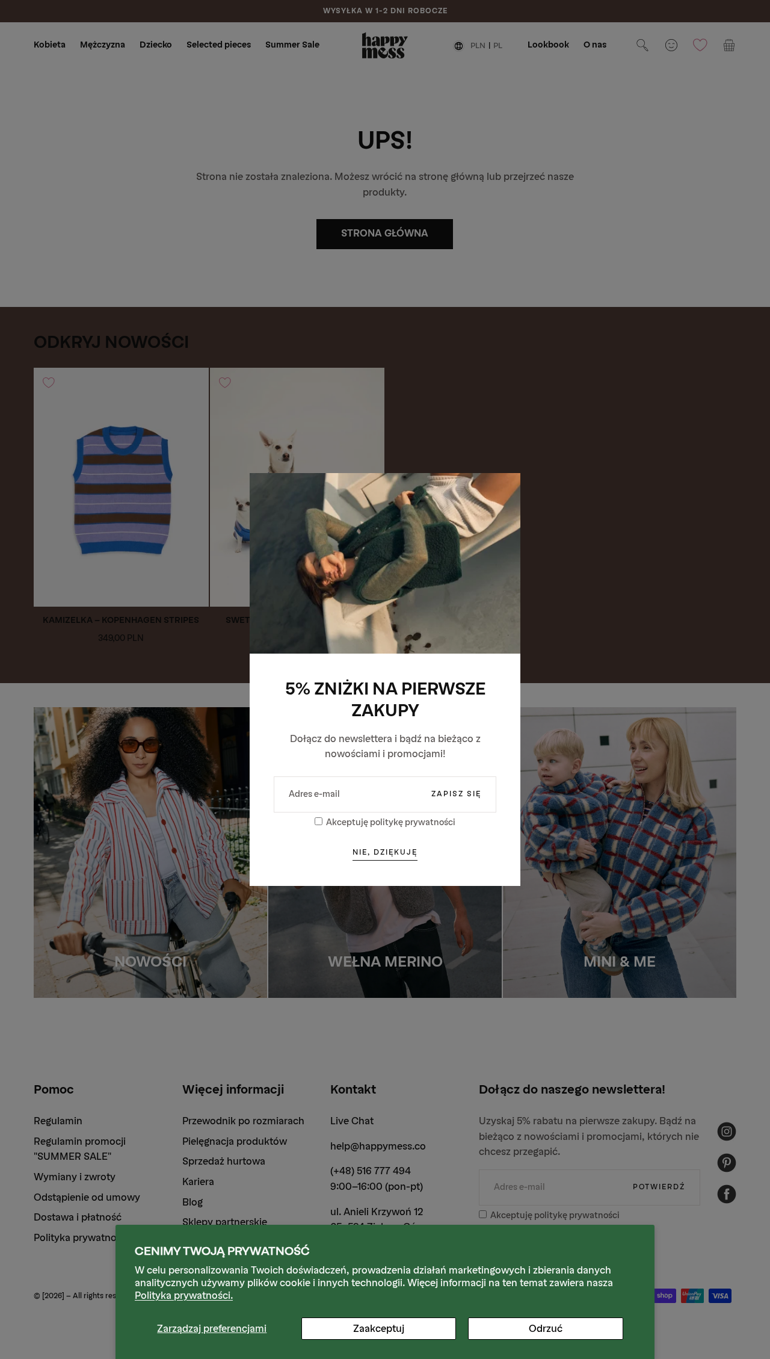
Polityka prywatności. (184, 1295)
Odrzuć (545, 1328)
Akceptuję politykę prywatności (390, 822)
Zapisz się (456, 794)
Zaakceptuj (378, 1328)
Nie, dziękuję (385, 852)
